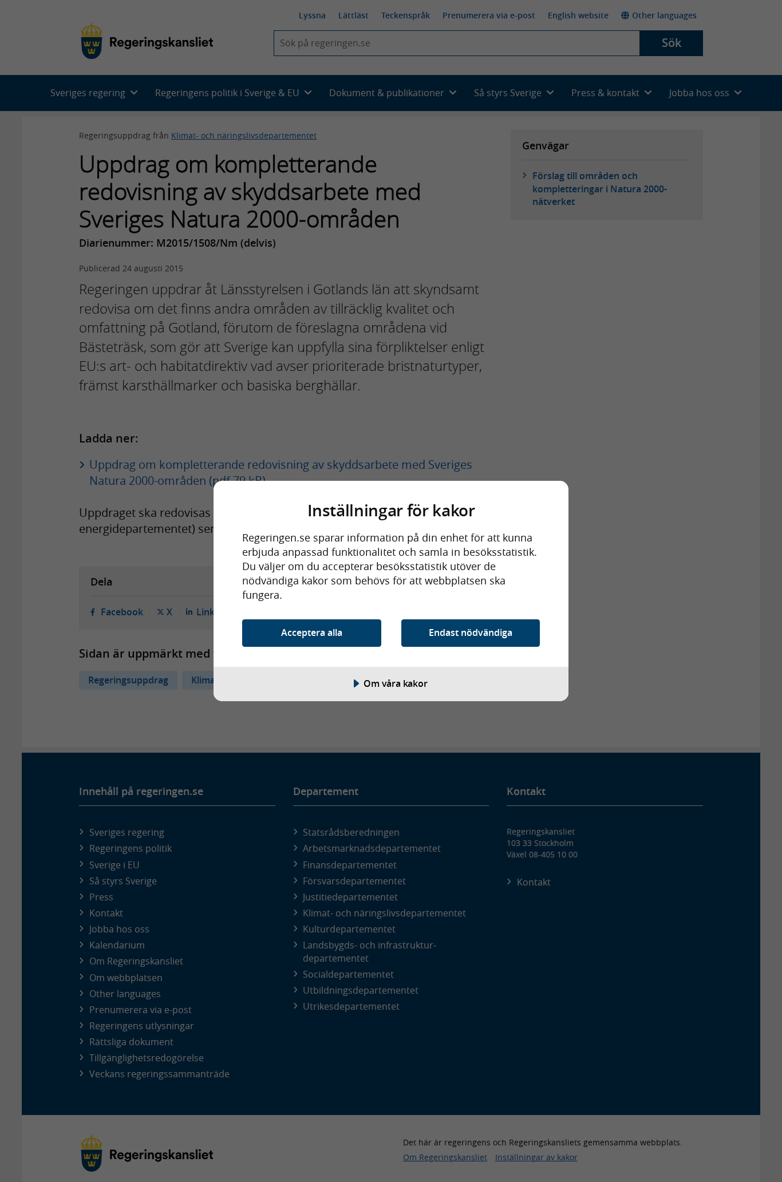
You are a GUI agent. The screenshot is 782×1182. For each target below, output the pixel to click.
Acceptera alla (311, 632)
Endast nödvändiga (470, 632)
